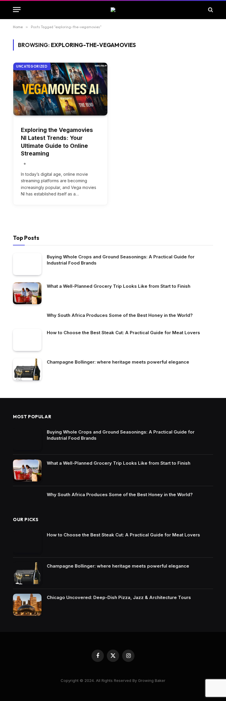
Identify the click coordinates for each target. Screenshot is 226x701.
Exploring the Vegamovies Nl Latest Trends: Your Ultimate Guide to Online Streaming (57, 142)
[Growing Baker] (113, 9)
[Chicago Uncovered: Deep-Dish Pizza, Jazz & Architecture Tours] (27, 605)
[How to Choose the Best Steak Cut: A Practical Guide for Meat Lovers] (27, 340)
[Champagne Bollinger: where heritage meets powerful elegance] (27, 369)
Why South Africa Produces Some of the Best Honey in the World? (120, 315)
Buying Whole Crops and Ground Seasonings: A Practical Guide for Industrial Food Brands (121, 260)
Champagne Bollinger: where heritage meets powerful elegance (118, 362)
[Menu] (17, 9)
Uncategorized (32, 66)
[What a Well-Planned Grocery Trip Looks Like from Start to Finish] (27, 293)
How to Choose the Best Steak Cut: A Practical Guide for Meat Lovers (123, 332)
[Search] (210, 9)
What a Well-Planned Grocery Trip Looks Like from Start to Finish (118, 286)
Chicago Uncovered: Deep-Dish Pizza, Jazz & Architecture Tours (119, 597)
